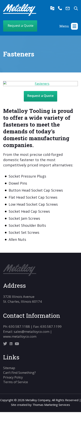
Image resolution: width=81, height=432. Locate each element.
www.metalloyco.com (19, 336)
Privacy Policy (13, 377)
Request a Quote (40, 96)
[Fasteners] (40, 83)
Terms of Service (15, 382)
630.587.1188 (19, 326)
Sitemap (9, 368)
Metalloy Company (37, 400)
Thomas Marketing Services (51, 405)
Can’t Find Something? (19, 372)
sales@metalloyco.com (31, 331)
